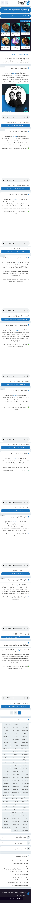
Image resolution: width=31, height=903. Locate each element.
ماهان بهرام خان (15, 804)
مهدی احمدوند (15, 818)
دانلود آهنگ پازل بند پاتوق (19, 68)
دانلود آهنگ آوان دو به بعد (21, 874)
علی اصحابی (6, 786)
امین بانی (6, 739)
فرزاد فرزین (6, 795)
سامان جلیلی (15, 774)
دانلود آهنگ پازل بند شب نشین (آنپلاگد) (15, 258)
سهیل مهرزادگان (25, 777)
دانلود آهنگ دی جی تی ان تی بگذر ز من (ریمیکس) (15, 869)
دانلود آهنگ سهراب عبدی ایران (20, 863)
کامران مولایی (15, 798)
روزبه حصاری (25, 771)
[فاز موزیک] (23, 5)
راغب (25, 763)
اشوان (25, 733)
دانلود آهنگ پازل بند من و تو (18, 131)
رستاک (6, 763)
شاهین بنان (15, 783)
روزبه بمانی (6, 769)
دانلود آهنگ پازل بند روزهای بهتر (17, 580)
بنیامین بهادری (24, 748)
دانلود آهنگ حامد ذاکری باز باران (20, 861)
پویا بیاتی (6, 751)
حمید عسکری (15, 760)
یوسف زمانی (15, 830)
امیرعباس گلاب (15, 739)
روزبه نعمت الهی (15, 771)
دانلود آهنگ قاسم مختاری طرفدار (19, 885)
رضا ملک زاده (25, 769)
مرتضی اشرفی (6, 813)
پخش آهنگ (11, 898)
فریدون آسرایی (25, 798)
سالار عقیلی (25, 774)
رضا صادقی (6, 766)
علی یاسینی (25, 792)
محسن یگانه (15, 807)
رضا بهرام (25, 766)
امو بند (15, 733)
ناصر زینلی (24, 827)
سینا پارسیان (25, 780)
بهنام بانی (15, 748)
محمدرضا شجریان (6, 810)
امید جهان (24, 736)
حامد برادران (6, 754)
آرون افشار (15, 727)
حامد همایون (16, 757)
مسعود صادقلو (15, 816)
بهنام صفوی (6, 748)
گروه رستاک (15, 801)
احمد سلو (6, 730)
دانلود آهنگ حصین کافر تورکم (20, 880)
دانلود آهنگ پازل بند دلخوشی (18, 390)
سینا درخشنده (15, 780)
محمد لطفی (15, 810)
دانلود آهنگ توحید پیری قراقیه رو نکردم (18, 882)
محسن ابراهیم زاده (6, 804)
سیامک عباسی (15, 777)
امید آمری (6, 733)
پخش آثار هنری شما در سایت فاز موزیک (17, 16)
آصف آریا (6, 727)
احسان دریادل (15, 730)
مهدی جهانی (6, 818)
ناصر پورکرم (6, 824)
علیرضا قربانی (6, 792)
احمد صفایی (15, 724)
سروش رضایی (6, 774)
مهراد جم (6, 821)
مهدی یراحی (25, 821)
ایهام (15, 742)
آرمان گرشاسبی (6, 724)
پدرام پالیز (15, 751)
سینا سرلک (6, 780)
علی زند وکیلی (25, 789)
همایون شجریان (6, 827)
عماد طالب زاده (24, 795)
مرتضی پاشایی (24, 816)
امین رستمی (25, 742)
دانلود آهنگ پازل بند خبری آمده (18, 195)
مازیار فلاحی (6, 801)
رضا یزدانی (15, 769)
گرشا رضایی (25, 801)
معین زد (25, 818)
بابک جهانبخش (25, 745)
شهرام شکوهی (15, 786)
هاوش (15, 827)
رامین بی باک (15, 763)
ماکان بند (25, 804)
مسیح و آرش (6, 816)
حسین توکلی (25, 760)
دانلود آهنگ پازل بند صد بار (19, 454)
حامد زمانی (24, 757)
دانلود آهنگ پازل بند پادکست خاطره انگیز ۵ (17, 645)
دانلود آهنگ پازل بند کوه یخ (19, 517)
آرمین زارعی (25, 727)
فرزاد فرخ (15, 795)
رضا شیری (15, 766)
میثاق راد (25, 824)
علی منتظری (6, 789)
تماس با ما (4, 898)
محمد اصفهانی (6, 807)
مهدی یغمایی (15, 821)
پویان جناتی (25, 754)
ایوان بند (6, 742)
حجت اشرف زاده (6, 757)
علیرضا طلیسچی (15, 792)
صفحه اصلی (19, 898)
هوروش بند (25, 830)
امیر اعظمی (6, 736)
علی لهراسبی (15, 789)
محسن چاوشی (24, 807)
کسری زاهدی (6, 798)
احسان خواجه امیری (25, 731)
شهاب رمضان (6, 783)
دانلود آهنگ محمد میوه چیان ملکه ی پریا (17, 872)
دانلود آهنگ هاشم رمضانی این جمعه (19, 877)
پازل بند (25, 751)
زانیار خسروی (6, 771)
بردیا (6, 745)
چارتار (15, 754)
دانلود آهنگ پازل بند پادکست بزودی (16, 325)
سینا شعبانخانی (25, 783)
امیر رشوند (24, 739)
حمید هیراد (6, 760)
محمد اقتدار (25, 810)
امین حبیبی (25, 724)
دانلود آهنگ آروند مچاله (22, 866)
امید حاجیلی (15, 736)
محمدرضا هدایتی (15, 813)
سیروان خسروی (6, 777)
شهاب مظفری (25, 786)
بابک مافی (15, 745)
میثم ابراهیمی (15, 824)
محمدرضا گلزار (25, 813)
